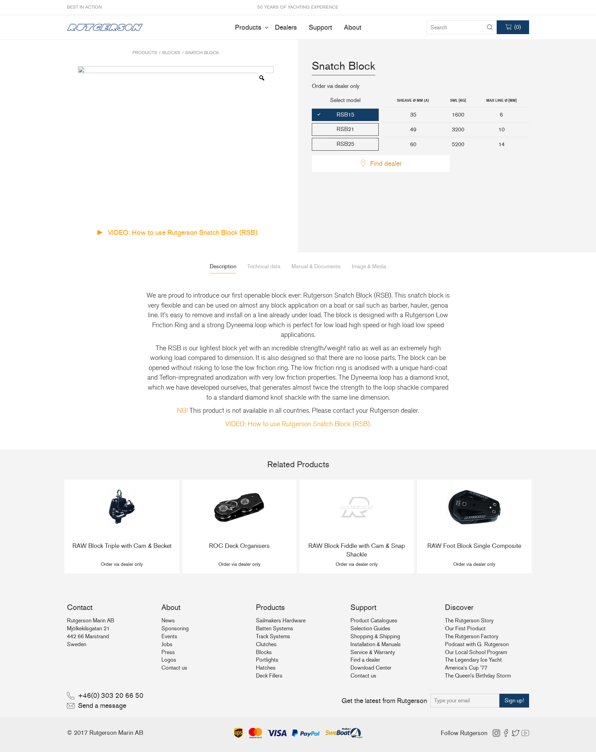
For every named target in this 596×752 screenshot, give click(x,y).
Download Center (370, 667)
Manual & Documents (316, 266)
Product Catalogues (373, 620)
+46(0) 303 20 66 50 (110, 695)
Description (223, 266)
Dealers (286, 27)
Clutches (266, 644)
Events (169, 636)
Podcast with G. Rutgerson (477, 644)
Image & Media (369, 266)
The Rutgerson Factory (471, 636)
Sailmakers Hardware (281, 620)
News (168, 620)
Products (248, 27)
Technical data (263, 266)
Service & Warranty (372, 652)
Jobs (166, 644)
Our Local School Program (476, 652)
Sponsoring (175, 628)
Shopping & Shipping (375, 636)
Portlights (267, 659)
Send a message (102, 705)
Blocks (171, 52)
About (352, 27)
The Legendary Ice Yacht (473, 659)
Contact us (174, 667)
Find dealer (386, 163)
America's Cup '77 (466, 667)
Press (168, 652)
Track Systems (273, 636)
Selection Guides (370, 628)
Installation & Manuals (375, 644)
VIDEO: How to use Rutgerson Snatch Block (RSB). (298, 424)
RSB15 (345, 114)
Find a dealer (365, 659)
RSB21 (345, 129)
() (517, 27)
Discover (459, 607)
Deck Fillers (269, 675)
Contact (79, 607)
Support (320, 27)
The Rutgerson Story (469, 620)
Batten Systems (274, 628)
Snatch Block (202, 52)
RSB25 (345, 144)
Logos (168, 659)
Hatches (266, 667)
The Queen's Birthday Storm (478, 675)
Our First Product (465, 628)
